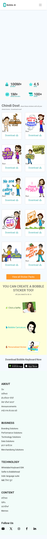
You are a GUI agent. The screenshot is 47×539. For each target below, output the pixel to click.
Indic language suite (10, 476)
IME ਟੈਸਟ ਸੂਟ (6, 480)
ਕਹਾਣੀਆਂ (5, 506)
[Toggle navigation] (40, 5)
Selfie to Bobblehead (10, 472)
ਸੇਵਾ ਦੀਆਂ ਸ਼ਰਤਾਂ (7, 402)
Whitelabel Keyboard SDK (12, 467)
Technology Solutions (11, 437)
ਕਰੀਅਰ (4, 394)
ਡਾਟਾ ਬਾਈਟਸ (6, 445)
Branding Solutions (9, 428)
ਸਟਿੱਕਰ (4, 498)
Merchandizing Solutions (12, 449)
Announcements (8, 406)
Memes (4, 511)
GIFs (3, 502)
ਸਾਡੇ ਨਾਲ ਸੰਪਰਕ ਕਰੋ (9, 410)
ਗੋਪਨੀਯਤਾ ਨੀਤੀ (7, 398)
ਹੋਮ (2, 389)
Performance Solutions (11, 433)
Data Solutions (7, 441)
